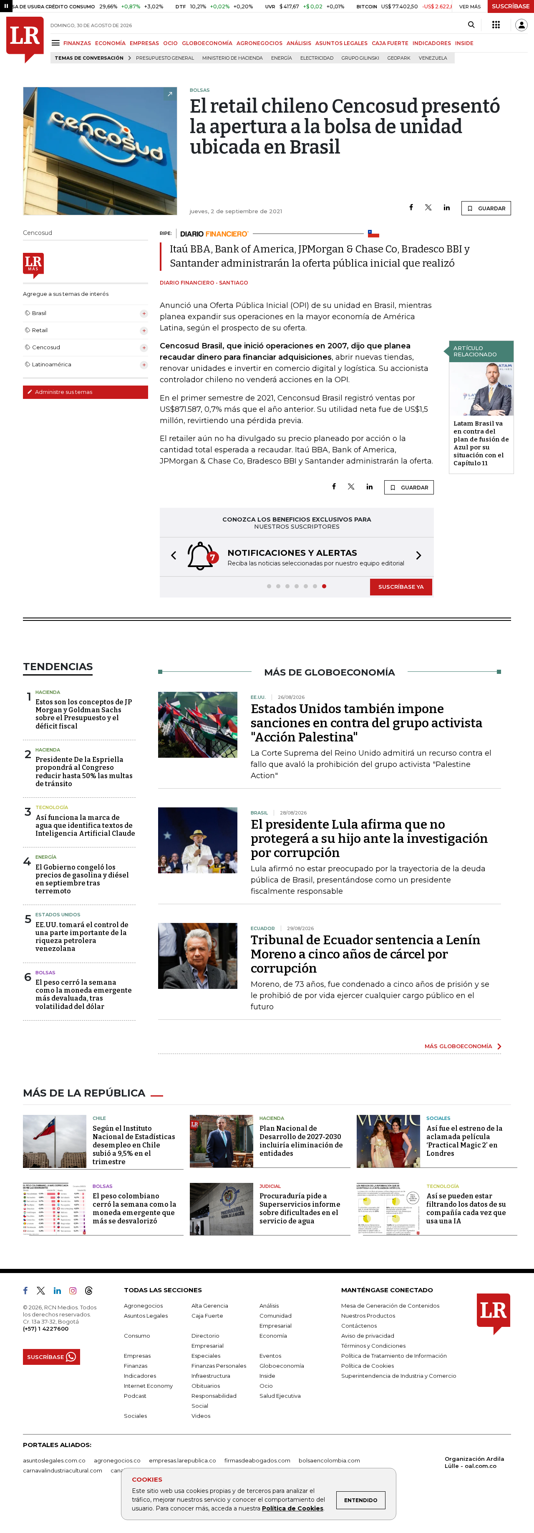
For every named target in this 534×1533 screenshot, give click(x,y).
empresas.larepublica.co (182, 1460)
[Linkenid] (61, 1292)
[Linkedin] (447, 208)
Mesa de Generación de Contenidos (390, 1305)
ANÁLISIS (299, 43)
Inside (267, 1375)
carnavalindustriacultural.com (62, 1470)
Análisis (269, 1305)
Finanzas (135, 1365)
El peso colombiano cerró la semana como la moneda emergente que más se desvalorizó (134, 1208)
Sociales (438, 1118)
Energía (281, 58)
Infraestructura (210, 1375)
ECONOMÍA (110, 43)
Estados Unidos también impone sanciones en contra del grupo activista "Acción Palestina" (367, 723)
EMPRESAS (144, 43)
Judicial (270, 1186)
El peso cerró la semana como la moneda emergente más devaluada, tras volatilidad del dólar (83, 994)
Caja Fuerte (207, 1315)
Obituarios (205, 1385)
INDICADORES (432, 43)
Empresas (137, 1355)
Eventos (270, 1355)
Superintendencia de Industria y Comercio (398, 1375)
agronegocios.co (117, 1460)
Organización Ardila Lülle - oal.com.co (474, 1462)
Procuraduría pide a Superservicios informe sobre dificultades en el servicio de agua (299, 1208)
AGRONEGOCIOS (259, 43)
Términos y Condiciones (373, 1345)
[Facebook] (411, 208)
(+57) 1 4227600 (45, 1328)
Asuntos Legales (146, 1315)
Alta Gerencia (209, 1305)
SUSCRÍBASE (511, 6)
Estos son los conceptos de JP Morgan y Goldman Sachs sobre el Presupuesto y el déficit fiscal (83, 714)
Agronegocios (143, 1305)
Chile (99, 1118)
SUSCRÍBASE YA (401, 586)
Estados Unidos (58, 915)
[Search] (471, 25)
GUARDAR (491, 208)
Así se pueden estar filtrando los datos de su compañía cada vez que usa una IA (466, 1208)
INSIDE (464, 43)
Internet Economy (148, 1385)
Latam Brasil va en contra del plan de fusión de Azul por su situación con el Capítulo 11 (481, 443)
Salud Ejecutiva (280, 1395)
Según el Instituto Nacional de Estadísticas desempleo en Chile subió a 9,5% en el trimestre (134, 1145)
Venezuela (433, 58)
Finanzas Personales (218, 1365)
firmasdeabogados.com (257, 1460)
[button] (171, 556)
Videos (200, 1415)
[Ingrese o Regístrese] (521, 25)
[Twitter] (428, 208)
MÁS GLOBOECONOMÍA (458, 1046)
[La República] (25, 40)
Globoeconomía (281, 1365)
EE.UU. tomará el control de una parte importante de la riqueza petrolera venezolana (81, 937)
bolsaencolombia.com (329, 1460)
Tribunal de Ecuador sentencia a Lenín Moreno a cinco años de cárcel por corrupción (366, 954)
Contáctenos (359, 1325)
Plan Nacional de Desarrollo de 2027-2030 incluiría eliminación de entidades (301, 1141)
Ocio (266, 1385)
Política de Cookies (292, 1508)
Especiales (205, 1355)
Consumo (137, 1335)
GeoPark (399, 58)
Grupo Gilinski (360, 58)
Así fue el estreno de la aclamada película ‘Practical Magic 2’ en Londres (464, 1141)
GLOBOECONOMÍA (207, 43)
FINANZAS (77, 43)
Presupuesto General (165, 58)
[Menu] (56, 42)
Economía (273, 1335)
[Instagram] (76, 1292)
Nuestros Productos (368, 1315)
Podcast (135, 1395)
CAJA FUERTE (390, 43)
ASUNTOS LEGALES (341, 43)
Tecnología (51, 807)
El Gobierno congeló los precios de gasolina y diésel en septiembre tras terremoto (82, 879)
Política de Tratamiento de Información (394, 1355)
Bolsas (45, 973)
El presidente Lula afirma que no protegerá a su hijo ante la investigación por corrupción (369, 838)
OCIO (170, 43)
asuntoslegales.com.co (54, 1460)
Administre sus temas (63, 391)
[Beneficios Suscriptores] (496, 25)
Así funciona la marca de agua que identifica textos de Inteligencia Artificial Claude (85, 825)
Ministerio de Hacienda (232, 58)
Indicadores (140, 1375)
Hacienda (47, 692)
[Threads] (92, 1292)
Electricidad (316, 58)
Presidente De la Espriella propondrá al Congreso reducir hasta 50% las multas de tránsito (84, 772)
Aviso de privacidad (367, 1335)
